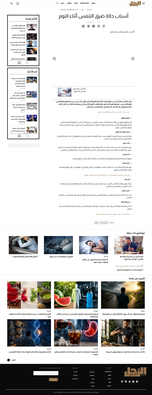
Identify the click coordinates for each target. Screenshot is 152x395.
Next (54, 58)
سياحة (109, 378)
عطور (94, 3)
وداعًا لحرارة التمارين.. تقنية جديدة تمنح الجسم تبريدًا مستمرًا (18, 107)
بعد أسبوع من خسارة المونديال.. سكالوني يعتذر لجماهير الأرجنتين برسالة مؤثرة (17, 95)
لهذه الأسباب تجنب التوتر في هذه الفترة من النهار (112, 214)
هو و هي (92, 372)
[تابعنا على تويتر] (129, 382)
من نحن (75, 371)
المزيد (13, 360)
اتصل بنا (75, 375)
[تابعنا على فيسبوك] (137, 382)
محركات (109, 386)
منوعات (92, 382)
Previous (132, 58)
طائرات (69, 3)
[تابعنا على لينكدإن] (126, 382)
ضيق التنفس (103, 222)
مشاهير (92, 375)
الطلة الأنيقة (84, 3)
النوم (96, 222)
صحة (62, 3)
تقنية (76, 3)
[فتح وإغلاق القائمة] (143, 3)
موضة (109, 375)
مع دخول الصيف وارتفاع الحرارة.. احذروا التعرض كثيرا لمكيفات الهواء (106, 175)
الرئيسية (89, 9)
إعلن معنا (74, 378)
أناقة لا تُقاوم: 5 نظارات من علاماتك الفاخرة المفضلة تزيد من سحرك (18, 28)
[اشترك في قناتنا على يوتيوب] (122, 382)
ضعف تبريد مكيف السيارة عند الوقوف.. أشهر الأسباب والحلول (17, 52)
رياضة (92, 386)
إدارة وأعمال (108, 371)
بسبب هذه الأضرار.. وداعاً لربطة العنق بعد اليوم (113, 112)
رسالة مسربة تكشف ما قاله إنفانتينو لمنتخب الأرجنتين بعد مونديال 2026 (18, 119)
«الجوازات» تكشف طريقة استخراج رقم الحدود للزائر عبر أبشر (18, 131)
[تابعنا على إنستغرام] (133, 382)
